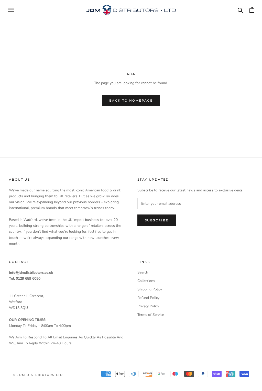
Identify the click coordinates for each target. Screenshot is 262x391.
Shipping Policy (149, 289)
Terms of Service (150, 314)
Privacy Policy (148, 306)
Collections (146, 280)
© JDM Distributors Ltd (38, 375)
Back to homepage (131, 100)
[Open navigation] (11, 10)
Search (142, 272)
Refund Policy (148, 297)
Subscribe (157, 220)
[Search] (240, 10)
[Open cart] (251, 10)
